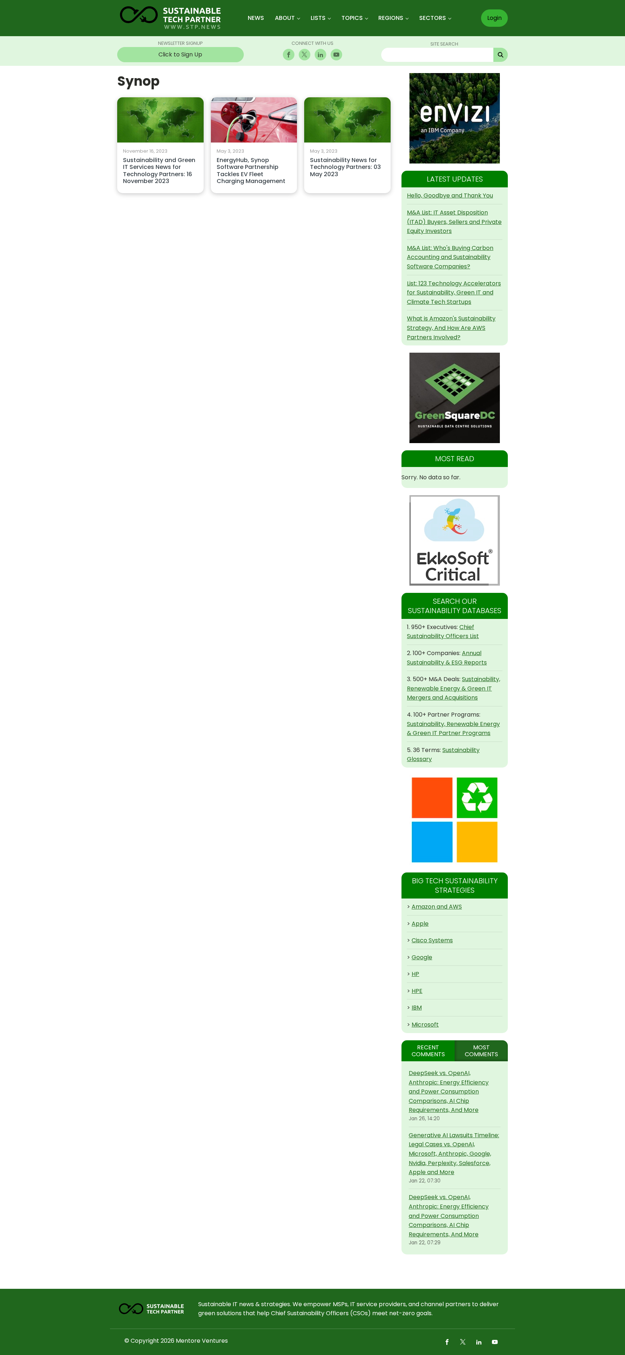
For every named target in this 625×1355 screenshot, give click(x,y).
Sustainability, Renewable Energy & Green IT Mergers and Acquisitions (453, 688)
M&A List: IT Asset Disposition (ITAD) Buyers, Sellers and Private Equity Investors (454, 221)
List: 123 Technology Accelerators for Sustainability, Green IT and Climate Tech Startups (454, 292)
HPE (417, 991)
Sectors (432, 18)
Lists (318, 18)
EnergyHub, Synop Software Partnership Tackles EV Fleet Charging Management (251, 171)
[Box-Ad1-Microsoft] (454, 820)
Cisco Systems (432, 940)
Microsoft (425, 1024)
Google (422, 957)
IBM (417, 1007)
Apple (420, 923)
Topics (352, 18)
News (256, 18)
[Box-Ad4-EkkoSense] (454, 540)
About (285, 18)
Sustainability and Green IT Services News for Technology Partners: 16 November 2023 (159, 171)
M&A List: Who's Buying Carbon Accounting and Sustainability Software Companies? (450, 257)
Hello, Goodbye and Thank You (450, 195)
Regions (390, 18)
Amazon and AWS (437, 906)
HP (415, 974)
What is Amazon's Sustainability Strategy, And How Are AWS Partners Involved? (451, 327)
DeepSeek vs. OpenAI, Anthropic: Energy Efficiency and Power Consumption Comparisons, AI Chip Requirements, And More (449, 1091)
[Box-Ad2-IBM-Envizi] (454, 118)
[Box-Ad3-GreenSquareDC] (454, 398)
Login (494, 18)
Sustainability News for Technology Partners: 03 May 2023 (345, 167)
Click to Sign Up (180, 54)
